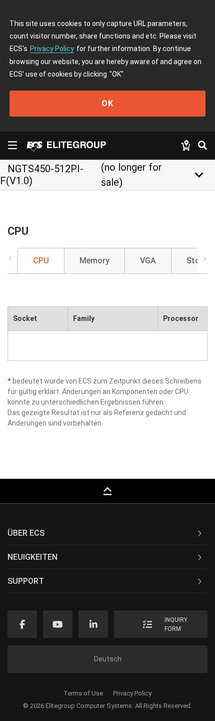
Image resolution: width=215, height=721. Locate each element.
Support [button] (26, 581)
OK (108, 103)
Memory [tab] (95, 260)
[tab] (108, 533)
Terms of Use (83, 693)
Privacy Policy (52, 49)
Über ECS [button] (26, 533)
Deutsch (108, 659)
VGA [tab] (148, 260)
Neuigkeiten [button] (33, 557)
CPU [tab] (41, 260)
